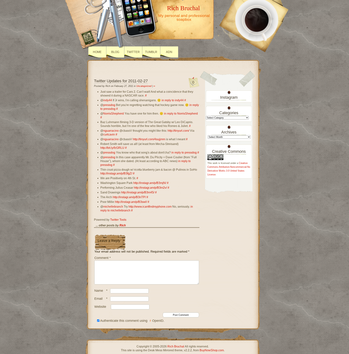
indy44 (107, 100)
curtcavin (109, 134)
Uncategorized (143, 86)
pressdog (109, 105)
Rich (122, 225)
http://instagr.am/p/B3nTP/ (129, 197)
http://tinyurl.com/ (178, 130)
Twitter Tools (118, 219)
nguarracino (111, 130)
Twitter (133, 52)
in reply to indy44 (173, 100)
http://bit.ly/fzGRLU (112, 147)
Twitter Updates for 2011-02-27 (121, 81)
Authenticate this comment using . (131, 320)
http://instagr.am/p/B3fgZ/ (116, 173)
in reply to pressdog (184, 152)
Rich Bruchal (183, 8)
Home (97, 52)
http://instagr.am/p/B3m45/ (137, 192)
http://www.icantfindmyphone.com (150, 206)
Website (100, 306)
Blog (115, 52)
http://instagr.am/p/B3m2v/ (150, 187)
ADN (169, 52)
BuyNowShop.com (212, 350)
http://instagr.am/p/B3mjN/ (149, 182)
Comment (102, 258)
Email (100, 298)
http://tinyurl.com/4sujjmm (149, 139)
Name (100, 290)
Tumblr (151, 52)
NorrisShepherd (113, 113)
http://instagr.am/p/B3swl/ (131, 201)
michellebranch (113, 206)
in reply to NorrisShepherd (181, 113)
